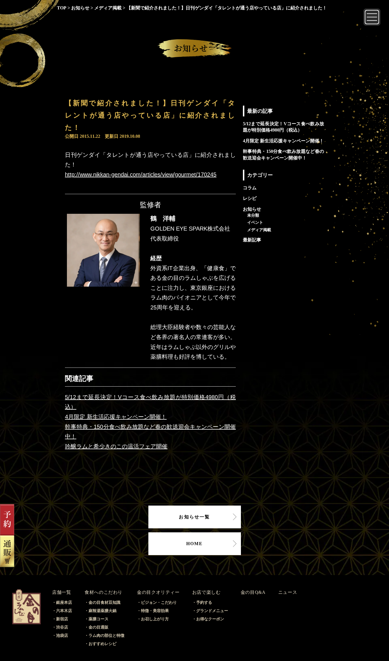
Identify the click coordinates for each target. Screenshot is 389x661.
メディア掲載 (259, 229)
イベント (255, 222)
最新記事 (252, 239)
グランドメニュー (212, 611)
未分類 (253, 215)
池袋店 (62, 635)
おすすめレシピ (102, 644)
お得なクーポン (210, 619)
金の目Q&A (253, 592)
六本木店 (64, 611)
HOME (194, 543)
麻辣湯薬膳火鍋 (102, 611)
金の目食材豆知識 (104, 602)
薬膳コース (98, 619)
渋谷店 (62, 627)
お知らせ (252, 209)
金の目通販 (98, 627)
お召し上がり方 (155, 619)
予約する (204, 602)
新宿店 (62, 619)
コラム (250, 187)
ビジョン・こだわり (159, 602)
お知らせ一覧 (194, 516)
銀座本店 (64, 602)
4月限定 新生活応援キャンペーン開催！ (116, 417)
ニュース (287, 592)
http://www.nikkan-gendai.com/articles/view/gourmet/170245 (140, 174)
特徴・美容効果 (155, 611)
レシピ (250, 198)
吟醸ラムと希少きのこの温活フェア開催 (116, 446)
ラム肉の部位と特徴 (106, 635)
